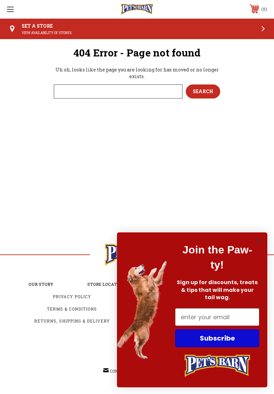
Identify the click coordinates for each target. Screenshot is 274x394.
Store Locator (105, 284)
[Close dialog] (259, 241)
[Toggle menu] (33, 9)
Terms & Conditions (72, 309)
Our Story (40, 284)
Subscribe (217, 338)
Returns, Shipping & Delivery (72, 321)
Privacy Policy (72, 296)
